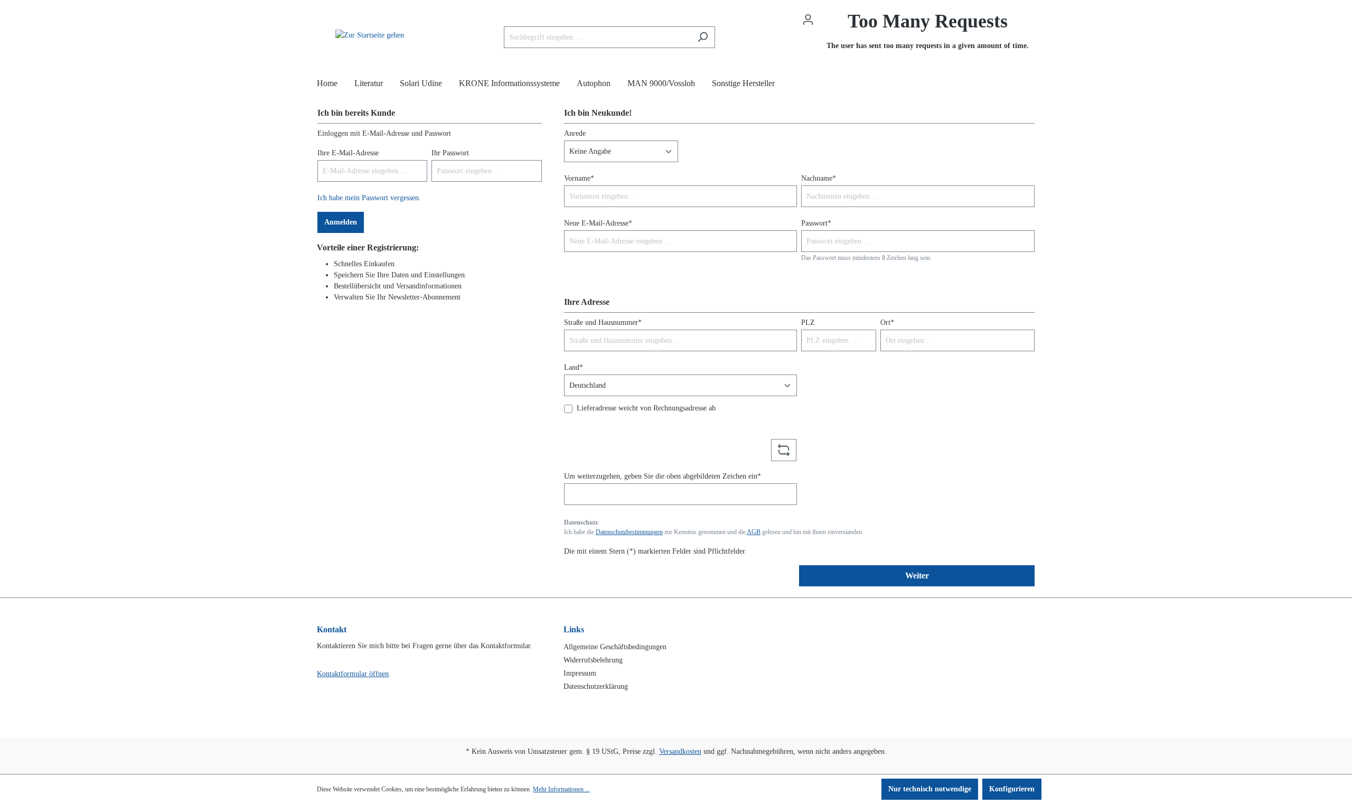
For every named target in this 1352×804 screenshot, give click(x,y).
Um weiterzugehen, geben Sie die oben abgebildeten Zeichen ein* (662, 476)
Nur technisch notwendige (929, 789)
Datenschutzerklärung (596, 686)
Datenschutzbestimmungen (629, 532)
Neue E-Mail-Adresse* (598, 223)
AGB (753, 532)
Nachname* (818, 178)
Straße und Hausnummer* (603, 322)
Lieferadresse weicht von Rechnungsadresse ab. (647, 408)
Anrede (575, 133)
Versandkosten (680, 751)
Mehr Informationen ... (561, 789)
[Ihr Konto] (808, 20)
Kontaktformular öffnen (353, 674)
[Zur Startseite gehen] (369, 35)
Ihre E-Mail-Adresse (348, 153)
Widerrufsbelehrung (593, 660)
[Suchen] (702, 37)
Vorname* (579, 178)
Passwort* (816, 223)
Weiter (917, 575)
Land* (573, 367)
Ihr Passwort (450, 153)
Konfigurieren (1012, 789)
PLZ (808, 322)
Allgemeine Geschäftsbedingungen (615, 647)
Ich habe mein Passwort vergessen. (369, 198)
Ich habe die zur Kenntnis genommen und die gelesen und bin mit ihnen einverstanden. (713, 532)
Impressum (580, 673)
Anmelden (340, 222)
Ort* (887, 322)
